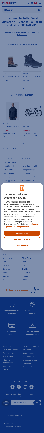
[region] (22, 216)
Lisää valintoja (22, 245)
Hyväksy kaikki (22, 233)
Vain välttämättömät (22, 239)
